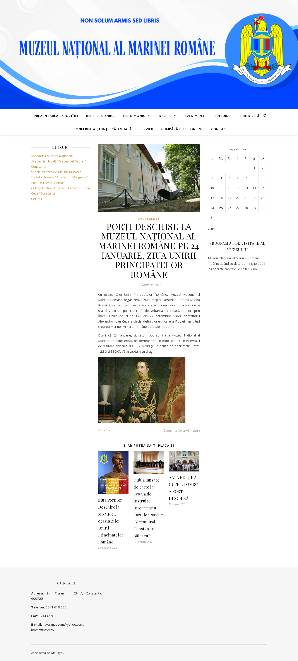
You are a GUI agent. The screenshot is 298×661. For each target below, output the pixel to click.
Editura (222, 115)
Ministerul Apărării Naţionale (52, 156)
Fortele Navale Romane (49, 182)
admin (107, 430)
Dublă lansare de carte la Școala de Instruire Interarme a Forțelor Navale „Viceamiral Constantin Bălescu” (148, 507)
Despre (165, 115)
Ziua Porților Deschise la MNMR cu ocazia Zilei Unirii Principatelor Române (110, 521)
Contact (219, 129)
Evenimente (196, 115)
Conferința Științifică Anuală (103, 129)
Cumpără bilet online (182, 129)
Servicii (146, 129)
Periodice (247, 115)
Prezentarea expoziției (56, 115)
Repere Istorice (100, 115)
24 (212, 208)
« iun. (211, 229)
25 (221, 208)
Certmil (36, 198)
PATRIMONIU (134, 115)
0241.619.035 (56, 607)
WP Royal (57, 653)
